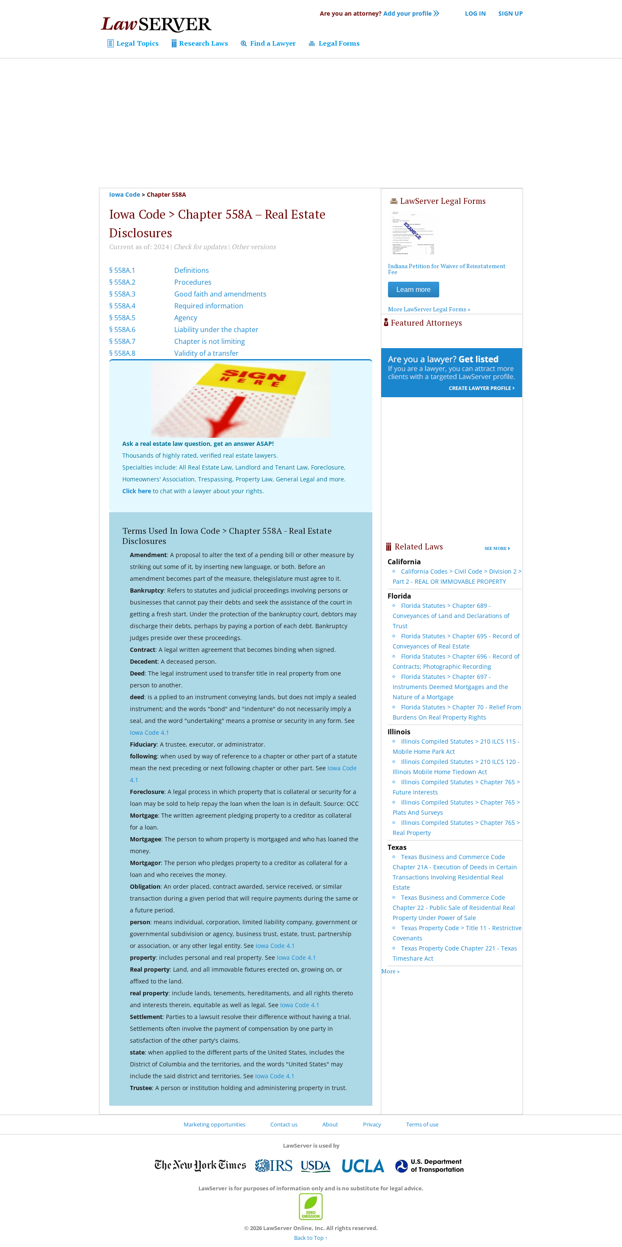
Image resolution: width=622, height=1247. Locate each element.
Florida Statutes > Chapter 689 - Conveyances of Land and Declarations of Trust (451, 616)
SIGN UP (510, 13)
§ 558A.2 (122, 282)
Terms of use (422, 1124)
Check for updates (200, 246)
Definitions (191, 270)
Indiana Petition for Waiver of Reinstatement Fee (447, 269)
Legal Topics (137, 43)
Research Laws (202, 43)
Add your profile (376, 13)
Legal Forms (338, 43)
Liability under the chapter (216, 329)
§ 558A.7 (122, 341)
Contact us (283, 1124)
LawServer (155, 27)
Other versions (253, 246)
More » (390, 971)
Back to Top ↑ (311, 1238)
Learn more (413, 289)
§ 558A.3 (122, 294)
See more (495, 548)
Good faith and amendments (220, 294)
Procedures (193, 282)
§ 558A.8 (122, 353)
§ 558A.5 (122, 317)
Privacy (372, 1124)
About (330, 1124)
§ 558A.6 (122, 329)
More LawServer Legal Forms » (429, 309)
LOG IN (475, 13)
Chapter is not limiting (209, 341)
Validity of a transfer (206, 353)
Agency (185, 317)
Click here (136, 491)
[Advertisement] (311, 123)
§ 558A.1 (122, 270)
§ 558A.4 (122, 305)
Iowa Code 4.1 (149, 732)
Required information (208, 305)
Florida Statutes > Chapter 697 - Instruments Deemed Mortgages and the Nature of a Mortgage (450, 687)
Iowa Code (124, 194)
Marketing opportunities (214, 1124)
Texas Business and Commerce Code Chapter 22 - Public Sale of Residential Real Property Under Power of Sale (454, 907)
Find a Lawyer (272, 43)
